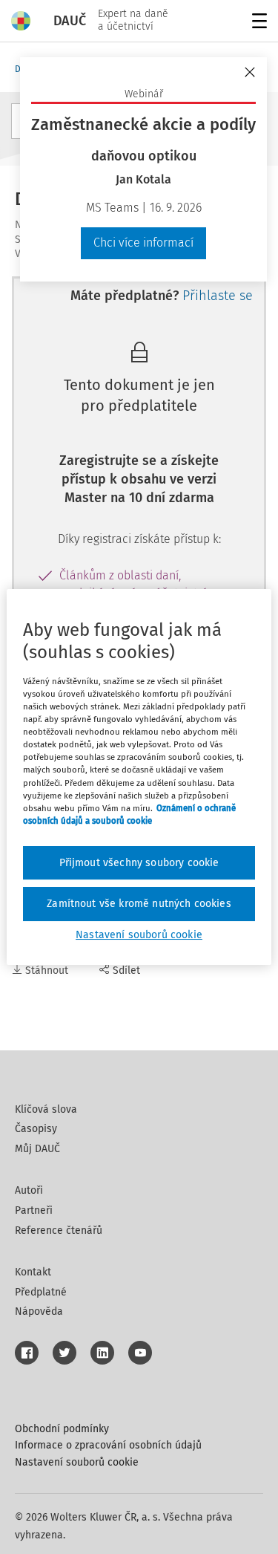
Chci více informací (143, 242)
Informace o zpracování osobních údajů (108, 1445)
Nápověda (39, 1311)
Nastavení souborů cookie (77, 1462)
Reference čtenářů (58, 1230)
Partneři (34, 1210)
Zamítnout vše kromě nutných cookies (139, 903)
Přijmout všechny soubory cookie (139, 862)
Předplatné (41, 1292)
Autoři (29, 1190)
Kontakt (33, 1272)
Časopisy (36, 1128)
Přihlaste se (217, 295)
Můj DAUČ (37, 1148)
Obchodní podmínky (62, 1429)
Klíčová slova (46, 1109)
